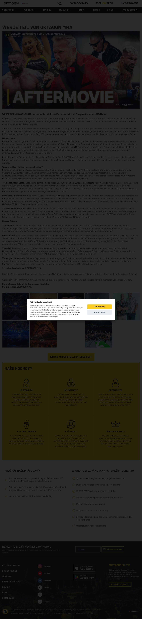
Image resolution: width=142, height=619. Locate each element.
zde (56, 317)
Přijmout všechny (99, 307)
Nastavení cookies (99, 312)
